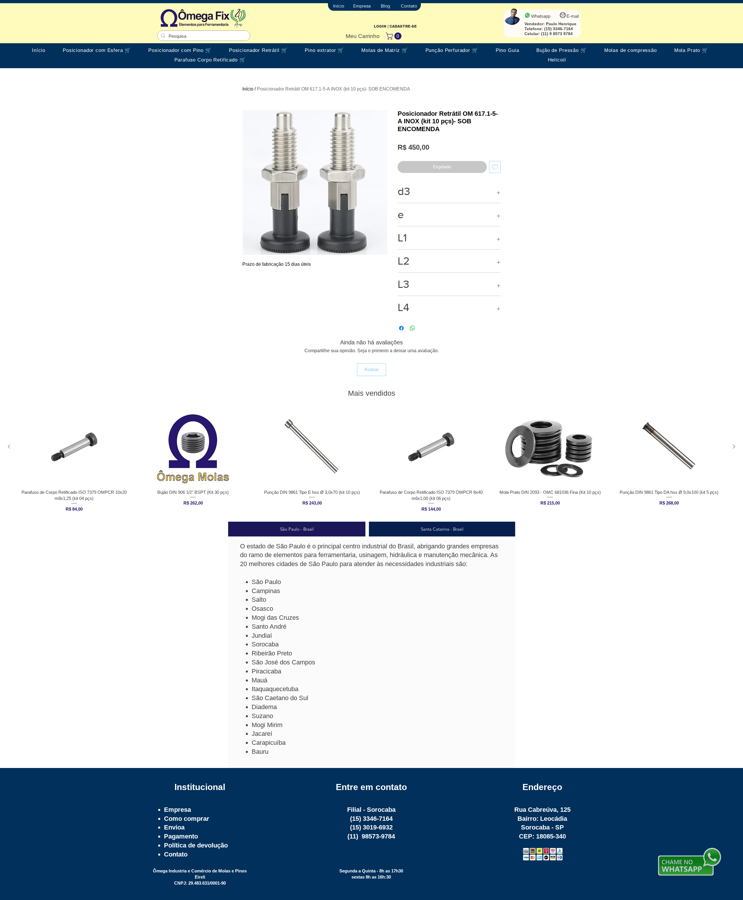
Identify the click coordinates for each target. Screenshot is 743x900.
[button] (394, 35)
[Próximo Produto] (734, 446)
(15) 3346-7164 (558, 28)
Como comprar (186, 818)
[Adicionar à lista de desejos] (495, 167)
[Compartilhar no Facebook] (401, 328)
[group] (371, 462)
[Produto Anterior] (9, 446)
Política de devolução (196, 845)
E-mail (573, 16)
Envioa (174, 827)
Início (247, 88)
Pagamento (181, 836)
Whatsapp (540, 16)
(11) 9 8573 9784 (557, 33)
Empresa (177, 809)
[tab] (296, 529)
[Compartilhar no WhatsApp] (412, 328)
